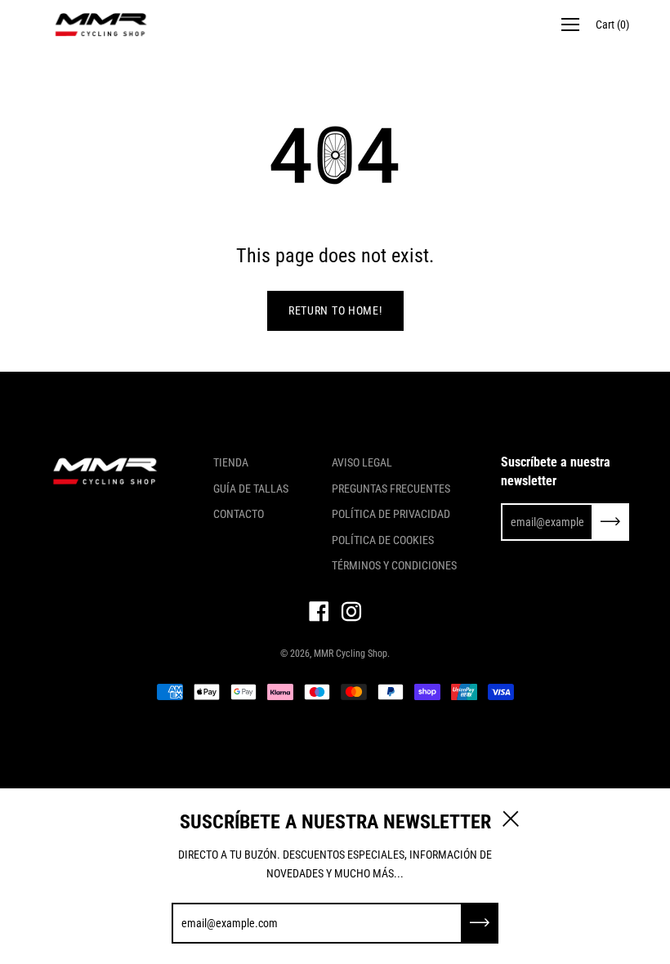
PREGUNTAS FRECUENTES (391, 488)
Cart (612, 24)
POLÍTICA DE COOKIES (383, 540)
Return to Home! (335, 310)
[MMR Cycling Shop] (102, 24)
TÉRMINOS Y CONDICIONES (394, 565)
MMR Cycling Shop (350, 653)
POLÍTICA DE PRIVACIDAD (391, 513)
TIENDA (230, 462)
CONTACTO (238, 513)
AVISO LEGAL (362, 462)
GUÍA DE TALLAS (250, 488)
